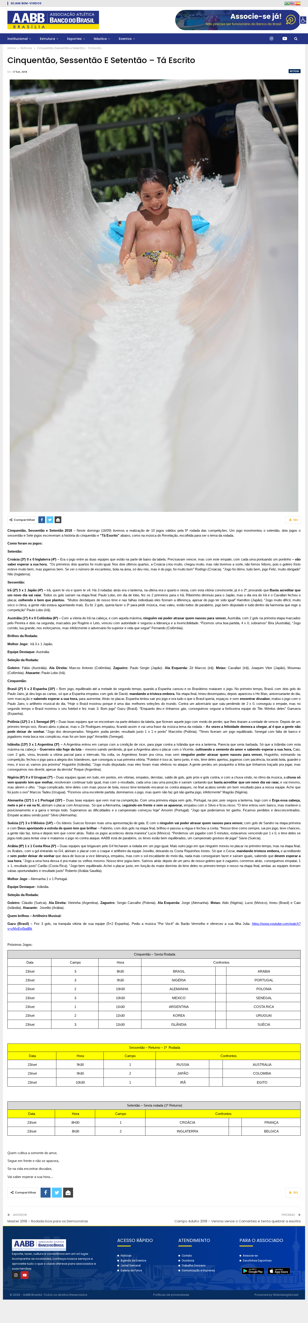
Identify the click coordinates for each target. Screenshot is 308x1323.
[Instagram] (16, 1275)
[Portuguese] (287, 3)
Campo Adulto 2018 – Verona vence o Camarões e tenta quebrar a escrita (238, 1221)
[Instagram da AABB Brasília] (271, 38)
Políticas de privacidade (171, 1295)
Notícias (294, 71)
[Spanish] (298, 3)
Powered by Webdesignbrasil (276, 1295)
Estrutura (47, 38)
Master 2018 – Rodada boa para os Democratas (47, 1221)
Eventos (125, 38)
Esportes (74, 38)
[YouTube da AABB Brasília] (285, 38)
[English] (292, 3)
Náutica (100, 38)
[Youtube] (24, 1275)
